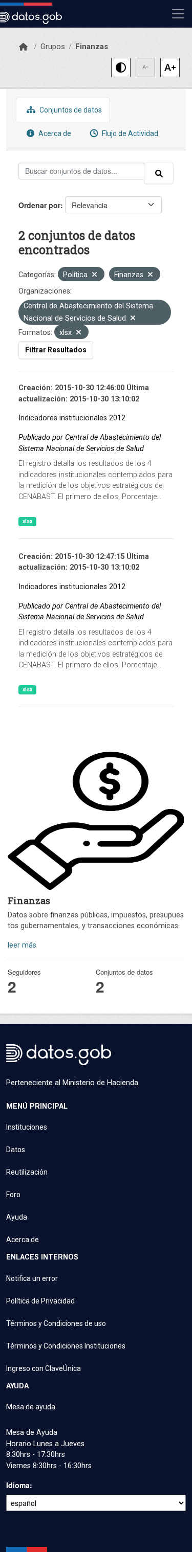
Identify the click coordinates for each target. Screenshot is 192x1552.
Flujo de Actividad (129, 133)
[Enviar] (159, 173)
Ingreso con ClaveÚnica (43, 1368)
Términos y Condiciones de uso (56, 1323)
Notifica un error (32, 1278)
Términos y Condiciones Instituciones (65, 1346)
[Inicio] (23, 47)
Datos (15, 1149)
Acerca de (54, 133)
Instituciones (26, 1127)
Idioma (18, 1485)
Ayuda (16, 1217)
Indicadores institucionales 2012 (71, 418)
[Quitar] (94, 275)
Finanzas (91, 46)
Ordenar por (39, 205)
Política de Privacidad (40, 1301)
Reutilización (27, 1172)
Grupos (52, 46)
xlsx (27, 521)
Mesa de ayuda (30, 1407)
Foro (13, 1194)
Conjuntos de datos (70, 110)
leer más (22, 945)
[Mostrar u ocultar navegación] (178, 14)
